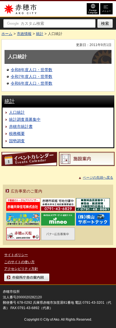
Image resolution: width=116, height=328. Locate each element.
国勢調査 (17, 141)
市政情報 (24, 34)
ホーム (6, 34)
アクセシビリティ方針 (21, 269)
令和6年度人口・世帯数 (31, 83)
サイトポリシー (16, 255)
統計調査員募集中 (25, 119)
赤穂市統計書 (21, 126)
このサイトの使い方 (19, 262)
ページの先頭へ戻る (98, 178)
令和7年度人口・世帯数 (31, 76)
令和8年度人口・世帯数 (31, 69)
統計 (39, 34)
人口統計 (17, 112)
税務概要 (17, 133)
